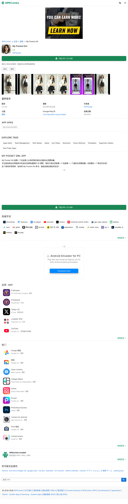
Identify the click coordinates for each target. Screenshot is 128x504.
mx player (37, 222)
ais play (21, 232)
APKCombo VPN (89, 490)
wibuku (9, 232)
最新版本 (6, 98)
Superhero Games (106, 143)
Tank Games (37, 143)
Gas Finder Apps (9, 148)
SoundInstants (103, 490)
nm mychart (59, 471)
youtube (50, 222)
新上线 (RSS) (62, 494)
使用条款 (37, 490)
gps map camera (100, 222)
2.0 (4, 107)
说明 (5, 69)
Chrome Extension (73, 490)
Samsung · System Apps (32, 494)
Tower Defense (79, 143)
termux (62, 222)
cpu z (106, 227)
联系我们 (61, 490)
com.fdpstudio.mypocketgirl (54, 114)
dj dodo (41, 227)
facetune (24, 222)
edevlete (49, 471)
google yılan (32, 471)
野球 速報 (29, 227)
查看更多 (120, 238)
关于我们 (28, 490)
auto (8, 227)
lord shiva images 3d (17, 471)
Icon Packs (56, 143)
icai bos (41, 471)
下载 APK (65, 58)
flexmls (5, 471)
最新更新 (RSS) (49, 494)
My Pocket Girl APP (14, 156)
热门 (4, 345)
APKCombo (6, 41)
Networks (66, 143)
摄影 (12, 69)
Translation (92, 143)
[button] (120, 3)
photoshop (10, 222)
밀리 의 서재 (54, 227)
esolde (81, 227)
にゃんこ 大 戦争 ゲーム (102, 471)
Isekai (47, 143)
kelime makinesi (71, 471)
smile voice (94, 227)
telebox (116, 222)
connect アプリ (86, 471)
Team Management (22, 143)
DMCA (53, 490)
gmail (18, 227)
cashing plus (118, 471)
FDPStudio (16, 53)
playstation (68, 227)
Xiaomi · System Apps (11, 494)
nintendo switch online (79, 222)
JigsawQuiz (115, 490)
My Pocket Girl (19, 46)
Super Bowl (7, 143)
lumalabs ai (119, 227)
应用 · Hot (7, 285)
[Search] (123, 480)
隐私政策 (45, 490)
